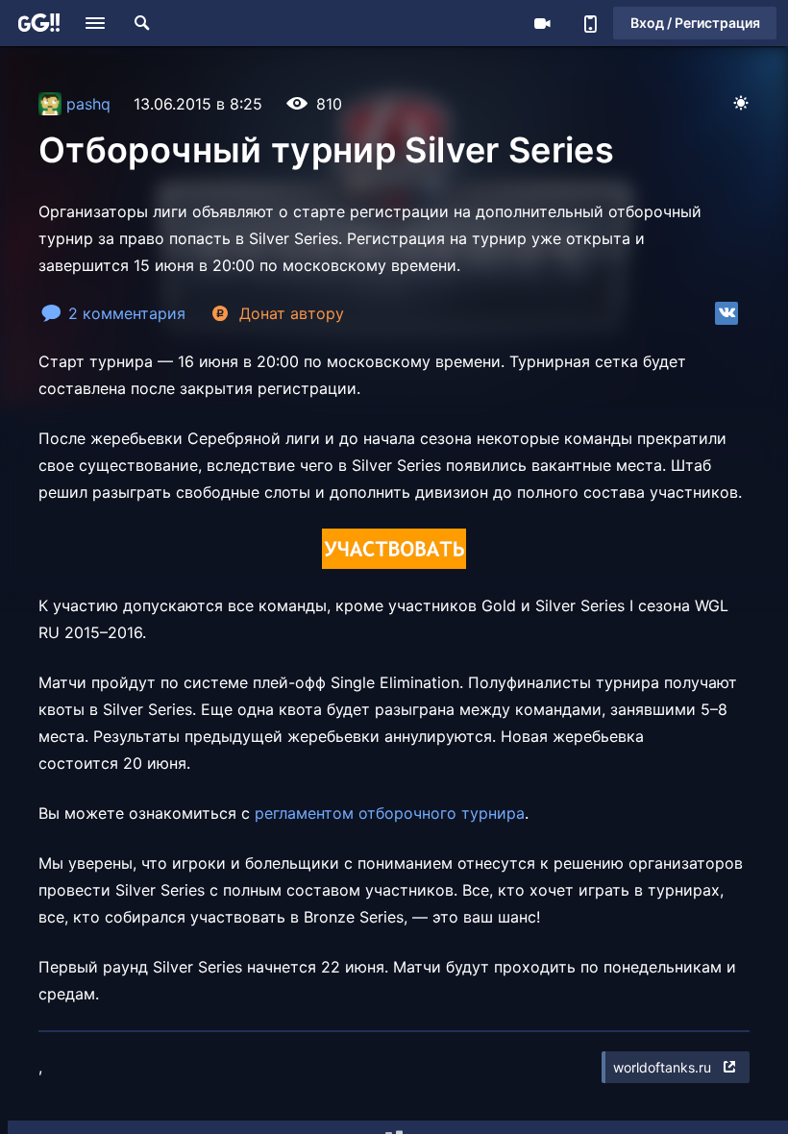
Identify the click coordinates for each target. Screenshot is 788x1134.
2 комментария (126, 313)
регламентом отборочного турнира (390, 813)
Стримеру (542, 23)
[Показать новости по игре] (43, 1066)
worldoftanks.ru (662, 1067)
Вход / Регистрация (695, 22)
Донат (291, 313)
